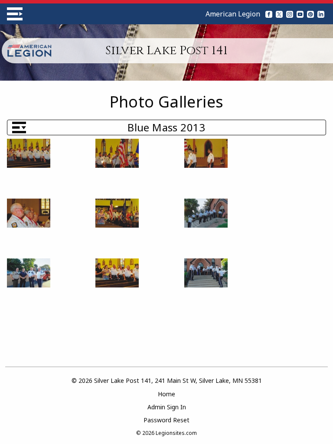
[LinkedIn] (321, 14)
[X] (279, 14)
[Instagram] (289, 14)
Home (166, 394)
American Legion (233, 14)
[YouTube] (300, 14)
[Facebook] (269, 14)
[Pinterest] (310, 14)
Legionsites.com (176, 433)
